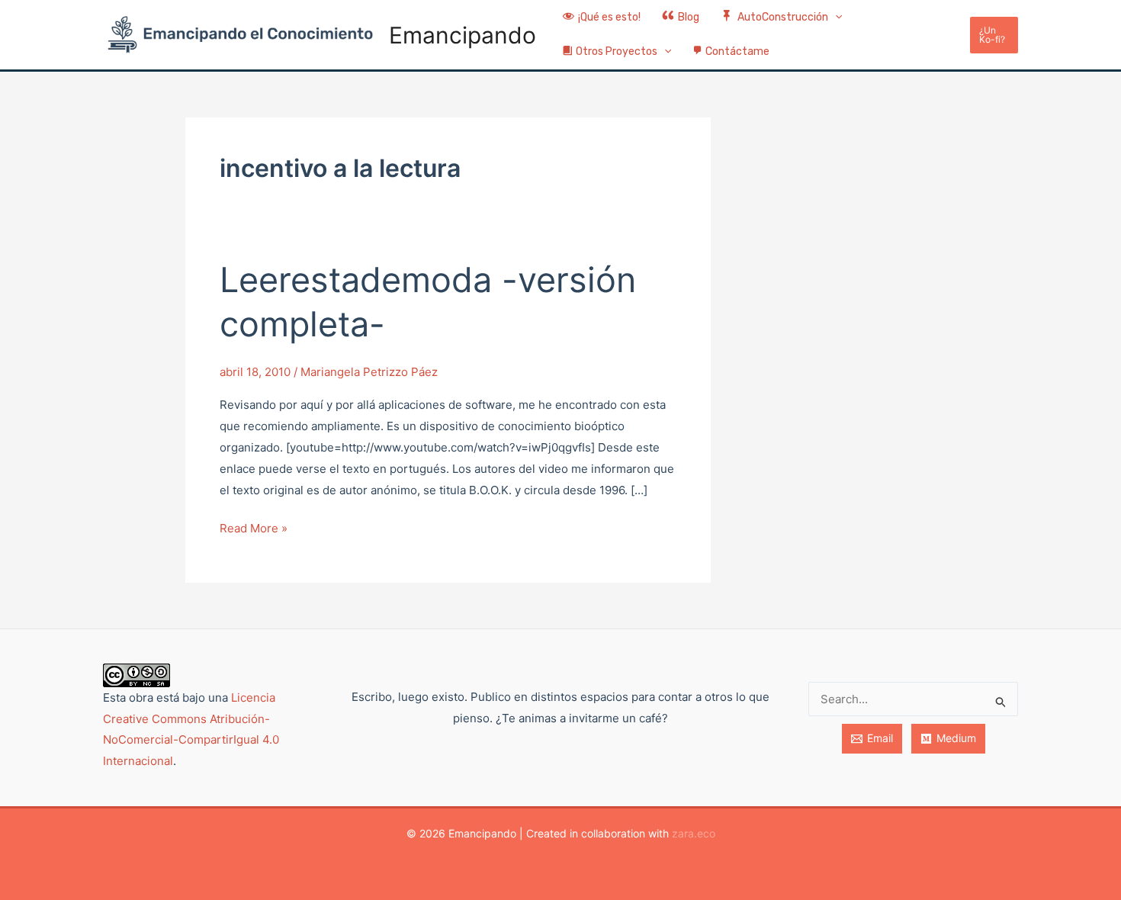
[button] (835, 17)
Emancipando (462, 35)
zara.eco (693, 833)
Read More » (253, 526)
